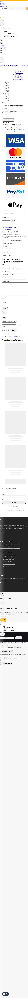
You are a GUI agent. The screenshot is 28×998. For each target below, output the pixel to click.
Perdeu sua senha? (14, 506)
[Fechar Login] (2, 594)
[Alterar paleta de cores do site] (5, 994)
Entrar (14, 502)
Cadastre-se (21, 510)
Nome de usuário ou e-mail (12, 488)
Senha (7, 494)
